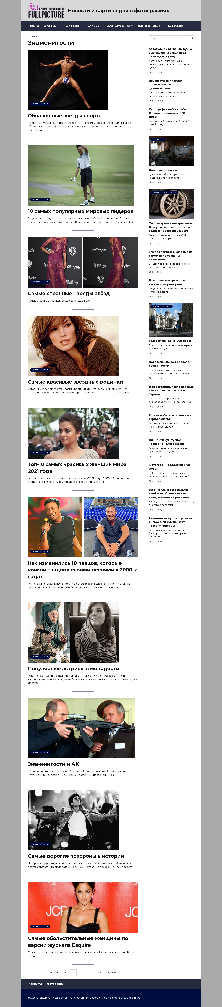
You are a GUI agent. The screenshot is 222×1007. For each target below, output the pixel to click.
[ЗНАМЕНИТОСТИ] (68, 108)
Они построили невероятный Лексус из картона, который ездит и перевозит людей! (170, 227)
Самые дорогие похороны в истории (76, 856)
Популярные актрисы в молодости (73, 668)
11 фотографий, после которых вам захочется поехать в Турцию (171, 390)
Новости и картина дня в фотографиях (118, 10)
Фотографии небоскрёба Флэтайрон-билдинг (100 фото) (167, 113)
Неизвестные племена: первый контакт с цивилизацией (166, 84)
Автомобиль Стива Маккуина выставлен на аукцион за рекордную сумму (170, 52)
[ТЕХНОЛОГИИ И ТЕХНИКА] (171, 217)
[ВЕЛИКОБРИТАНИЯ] (171, 334)
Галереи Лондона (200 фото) (170, 340)
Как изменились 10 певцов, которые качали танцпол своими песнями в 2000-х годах (82, 570)
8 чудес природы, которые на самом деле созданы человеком (171, 255)
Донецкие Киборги (163, 170)
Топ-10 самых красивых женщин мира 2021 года (77, 467)
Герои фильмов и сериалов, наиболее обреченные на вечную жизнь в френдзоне (169, 493)
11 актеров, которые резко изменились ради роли (168, 282)
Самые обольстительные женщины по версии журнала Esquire (78, 941)
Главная (34, 25)
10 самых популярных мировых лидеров (80, 211)
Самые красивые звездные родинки (75, 382)
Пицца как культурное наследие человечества (167, 441)
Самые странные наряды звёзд (69, 293)
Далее (112, 972)
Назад (54, 972)
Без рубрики (176, 25)
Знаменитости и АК (53, 764)
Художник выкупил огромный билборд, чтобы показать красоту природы (171, 522)
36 (99, 972)
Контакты (35, 983)
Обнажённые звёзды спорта (65, 116)
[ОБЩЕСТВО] (171, 164)
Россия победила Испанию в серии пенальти (170, 417)
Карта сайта (54, 983)
